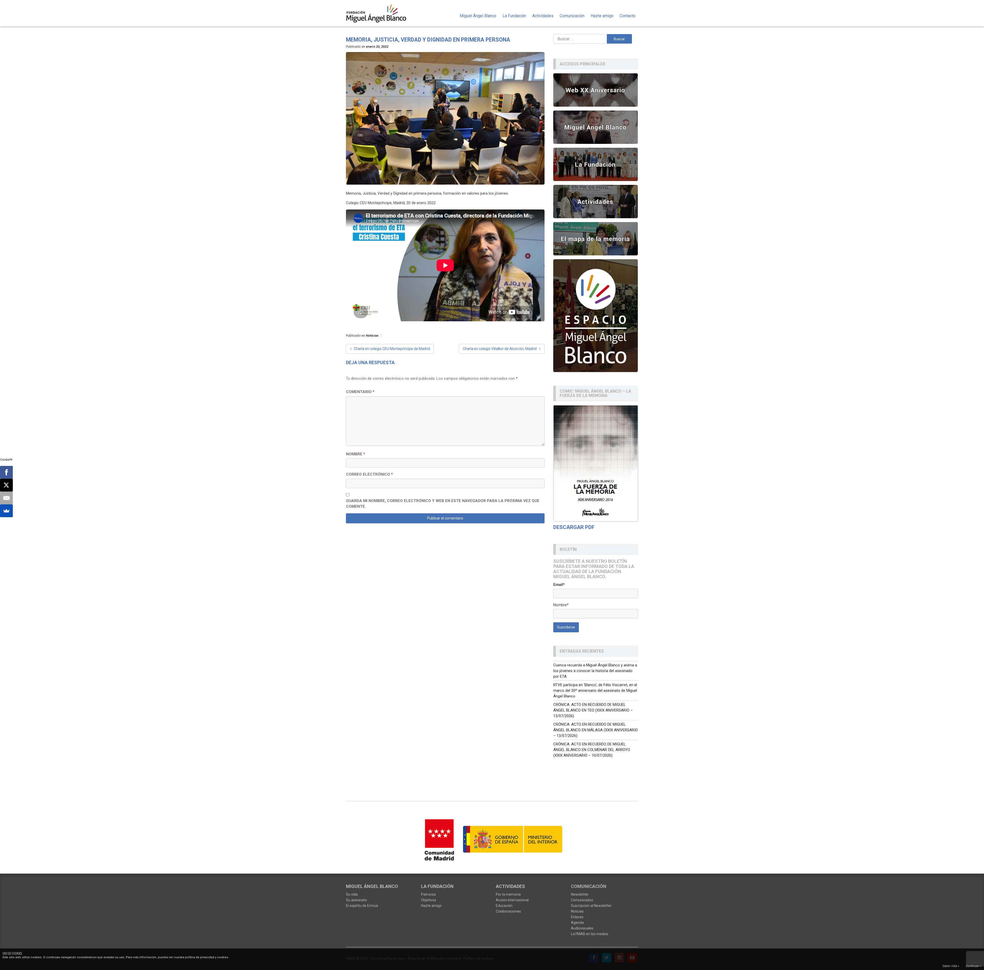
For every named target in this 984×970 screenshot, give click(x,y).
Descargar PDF (573, 527)
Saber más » (950, 966)
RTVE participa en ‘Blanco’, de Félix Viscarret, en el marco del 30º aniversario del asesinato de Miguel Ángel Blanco (595, 690)
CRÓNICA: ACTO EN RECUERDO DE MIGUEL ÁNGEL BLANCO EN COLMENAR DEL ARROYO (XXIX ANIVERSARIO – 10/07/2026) (591, 750)
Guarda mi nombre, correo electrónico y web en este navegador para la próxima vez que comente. (442, 503)
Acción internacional (512, 900)
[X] (6, 485)
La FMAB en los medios (589, 934)
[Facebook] (6, 472)
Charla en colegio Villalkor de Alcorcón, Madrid (500, 349)
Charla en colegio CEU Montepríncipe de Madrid (392, 349)
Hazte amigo (602, 15)
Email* (559, 584)
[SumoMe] (6, 510)
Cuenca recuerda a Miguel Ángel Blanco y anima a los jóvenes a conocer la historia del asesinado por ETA (595, 671)
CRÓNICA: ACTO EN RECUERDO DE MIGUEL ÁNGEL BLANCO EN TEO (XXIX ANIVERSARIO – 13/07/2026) (593, 710)
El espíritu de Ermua (362, 906)
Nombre (355, 454)
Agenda (577, 923)
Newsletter (580, 894)
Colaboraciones (508, 911)
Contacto (628, 15)
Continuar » (973, 966)
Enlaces (577, 917)
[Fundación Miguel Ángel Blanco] (379, 13)
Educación (504, 906)
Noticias (372, 335)
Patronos (428, 894)
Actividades (543, 15)
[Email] (6, 498)
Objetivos (428, 900)
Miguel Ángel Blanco (478, 15)
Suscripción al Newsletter (591, 906)
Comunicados (582, 900)
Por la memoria (508, 894)
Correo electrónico (369, 474)
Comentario (360, 391)
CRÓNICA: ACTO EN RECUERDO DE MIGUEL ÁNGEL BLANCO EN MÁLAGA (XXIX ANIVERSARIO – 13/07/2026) (595, 730)
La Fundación (514, 15)
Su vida (352, 894)
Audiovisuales (582, 928)
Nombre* (561, 605)
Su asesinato (356, 900)
